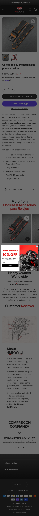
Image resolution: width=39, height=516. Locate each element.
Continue (10, 265)
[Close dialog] (37, 246)
